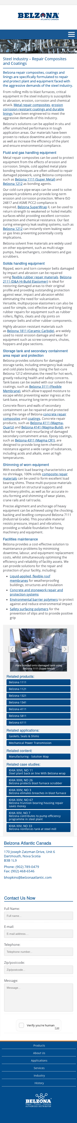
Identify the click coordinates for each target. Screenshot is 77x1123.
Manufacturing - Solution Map (29, 756)
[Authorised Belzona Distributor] (38, 17)
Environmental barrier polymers (34, 599)
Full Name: (12, 909)
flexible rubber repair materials (35, 277)
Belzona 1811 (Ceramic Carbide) (30, 331)
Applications (39, 1060)
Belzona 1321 (17, 696)
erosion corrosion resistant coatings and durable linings (33, 109)
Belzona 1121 (17, 689)
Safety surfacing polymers (29, 609)
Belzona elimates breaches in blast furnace (37, 791)
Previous (11, 649)
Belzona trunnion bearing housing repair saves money (36, 803)
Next (65, 649)
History (39, 1083)
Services (39, 1068)
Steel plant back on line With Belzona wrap (37, 771)
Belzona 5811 (17, 716)
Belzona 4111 (17, 709)
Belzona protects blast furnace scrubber (35, 781)
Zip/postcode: (14, 963)
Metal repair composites (32, 105)
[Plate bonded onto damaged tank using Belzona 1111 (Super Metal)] (38, 650)
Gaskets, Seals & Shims (24, 736)
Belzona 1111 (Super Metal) (35, 179)
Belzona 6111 (17, 722)
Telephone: (12, 945)
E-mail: (9, 927)
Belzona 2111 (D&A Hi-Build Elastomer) (37, 279)
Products (39, 1045)
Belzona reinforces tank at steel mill (32, 827)
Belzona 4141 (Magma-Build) (42, 427)
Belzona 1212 (13, 184)
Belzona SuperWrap (32, 207)
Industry (39, 1075)
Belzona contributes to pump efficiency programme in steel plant (35, 816)
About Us (39, 1053)
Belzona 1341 (17, 702)
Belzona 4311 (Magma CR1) (35, 440)
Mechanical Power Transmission (30, 743)
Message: (11, 981)
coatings (34, 418)
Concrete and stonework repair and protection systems (36, 592)
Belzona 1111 (17, 682)
